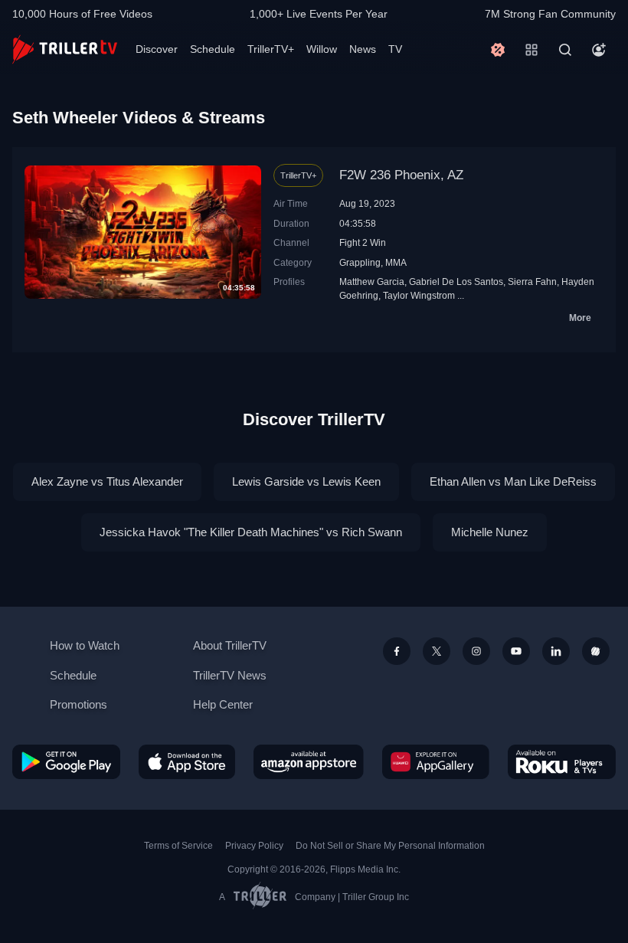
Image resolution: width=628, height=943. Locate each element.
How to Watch (84, 645)
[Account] (599, 50)
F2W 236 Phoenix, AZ (401, 175)
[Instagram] (476, 651)
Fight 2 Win (362, 242)
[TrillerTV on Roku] (562, 762)
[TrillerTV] (64, 49)
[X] (436, 651)
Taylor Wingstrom (419, 295)
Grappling (360, 262)
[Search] (565, 50)
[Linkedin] (556, 651)
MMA (396, 262)
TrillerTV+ (270, 49)
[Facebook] (396, 651)
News (362, 49)
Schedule (212, 49)
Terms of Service (178, 845)
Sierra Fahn (532, 282)
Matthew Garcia (371, 282)
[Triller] (596, 651)
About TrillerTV (230, 645)
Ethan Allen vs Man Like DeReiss (513, 481)
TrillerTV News (230, 675)
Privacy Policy (254, 845)
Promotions (78, 704)
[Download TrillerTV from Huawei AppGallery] (435, 762)
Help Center (223, 704)
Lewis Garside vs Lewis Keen (306, 481)
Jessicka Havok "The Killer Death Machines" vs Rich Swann (251, 532)
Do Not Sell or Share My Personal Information (390, 845)
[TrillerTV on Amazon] (308, 762)
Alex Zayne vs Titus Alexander (107, 481)
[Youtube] (516, 651)
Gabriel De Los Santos (456, 282)
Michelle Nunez (489, 532)
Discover (157, 49)
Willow (321, 49)
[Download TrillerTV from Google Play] (66, 762)
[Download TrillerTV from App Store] (187, 762)
